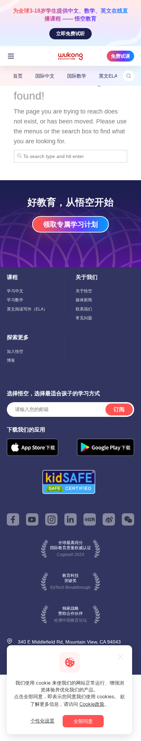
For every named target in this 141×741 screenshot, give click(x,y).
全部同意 (83, 721)
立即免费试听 (70, 33)
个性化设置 (42, 721)
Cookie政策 (91, 704)
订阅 (119, 409)
